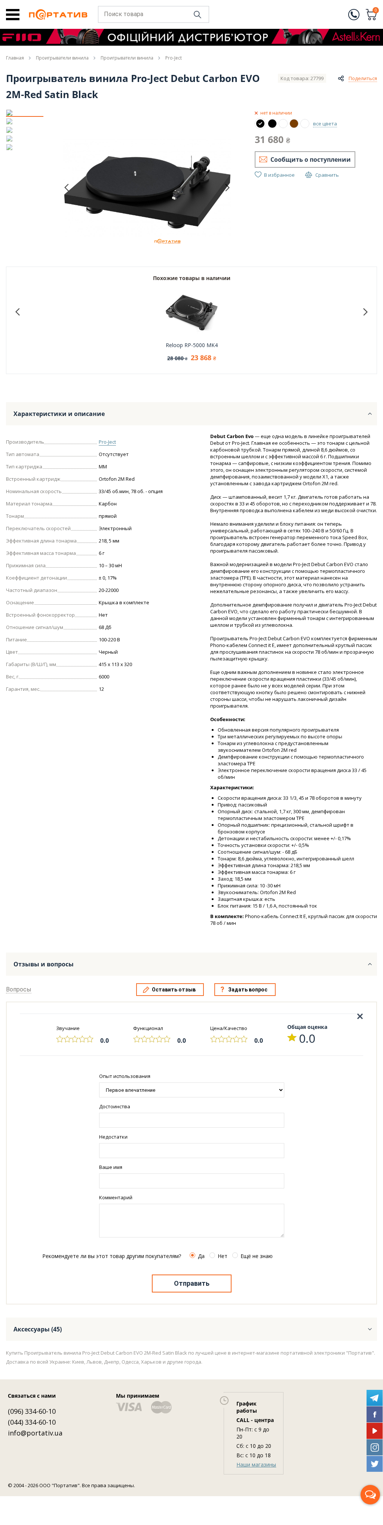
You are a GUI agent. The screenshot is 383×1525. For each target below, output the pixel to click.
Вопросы (18, 989)
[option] (24, 112)
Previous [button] (66, 188)
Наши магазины (256, 1464)
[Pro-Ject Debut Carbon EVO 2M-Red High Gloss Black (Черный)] (272, 123)
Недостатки (113, 1136)
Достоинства (114, 1106)
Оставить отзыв (174, 990)
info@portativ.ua (35, 1432)
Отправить (191, 1283)
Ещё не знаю (256, 1256)
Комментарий (115, 1197)
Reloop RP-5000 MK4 (192, 345)
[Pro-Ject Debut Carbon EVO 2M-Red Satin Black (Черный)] (260, 123)
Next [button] (227, 187)
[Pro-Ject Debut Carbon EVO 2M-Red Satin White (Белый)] (304, 123)
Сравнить (327, 174)
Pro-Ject (107, 441)
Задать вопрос (247, 990)
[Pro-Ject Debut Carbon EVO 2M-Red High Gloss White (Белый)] (283, 123)
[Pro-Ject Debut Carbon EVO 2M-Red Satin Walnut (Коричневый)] (293, 123)
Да (201, 1256)
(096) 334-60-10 (32, 1411)
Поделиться (363, 78)
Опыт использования (124, 1076)
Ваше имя (110, 1167)
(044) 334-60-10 (32, 1422)
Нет (222, 1256)
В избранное (279, 174)
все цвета (325, 123)
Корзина (376, 11)
